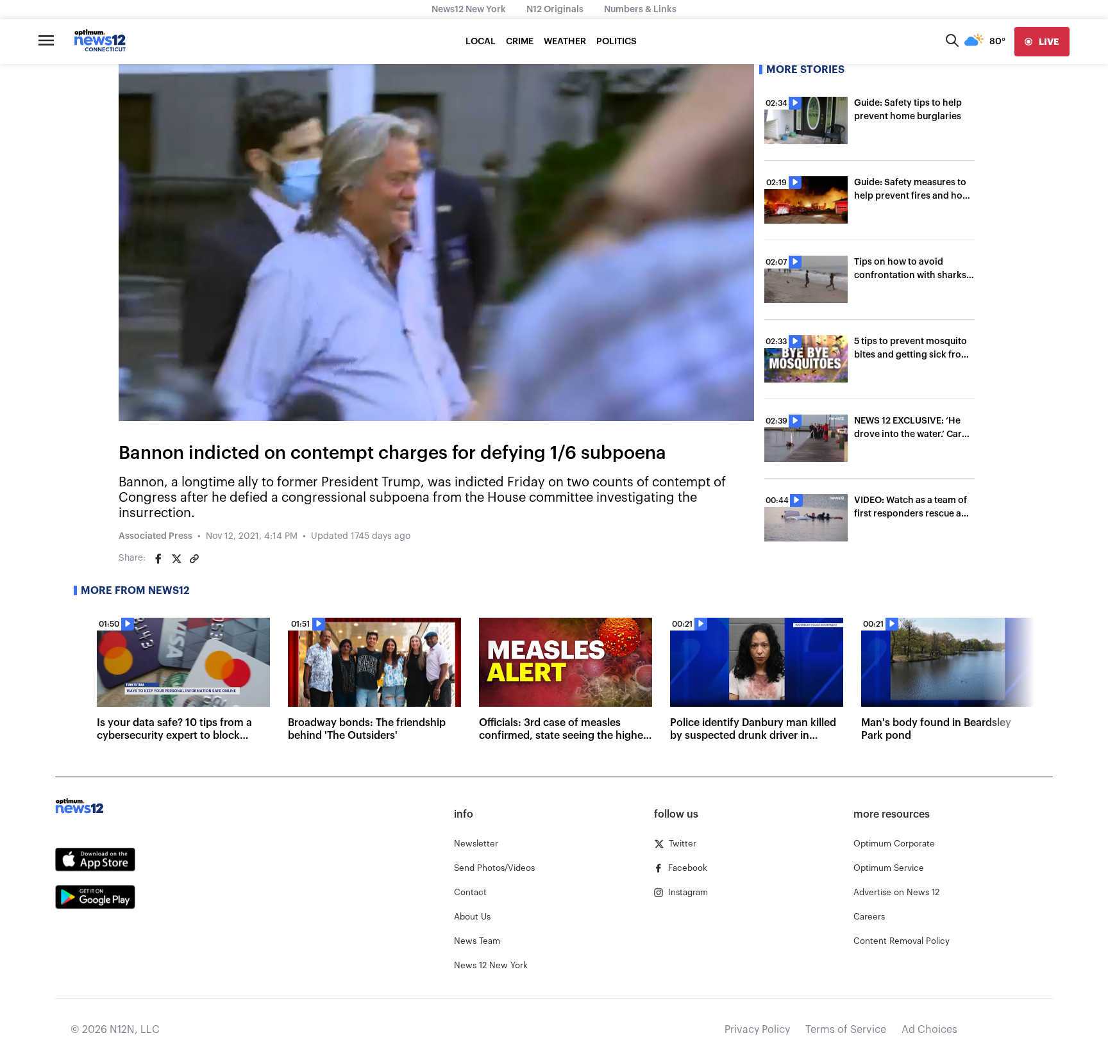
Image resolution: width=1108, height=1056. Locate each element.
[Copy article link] (194, 559)
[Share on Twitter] (176, 559)
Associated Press (155, 536)
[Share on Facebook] (158, 559)
